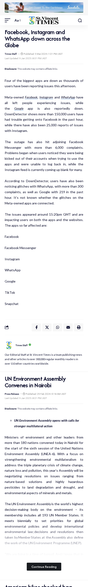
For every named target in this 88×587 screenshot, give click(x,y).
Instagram (46, 97)
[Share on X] (47, 327)
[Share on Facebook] (36, 327)
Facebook (31, 97)
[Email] (68, 327)
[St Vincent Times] (44, 20)
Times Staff (11, 54)
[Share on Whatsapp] (57, 327)
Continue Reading (44, 566)
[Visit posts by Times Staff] (9, 345)
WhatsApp (68, 97)
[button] (9, 20)
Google (18, 108)
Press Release (12, 394)
